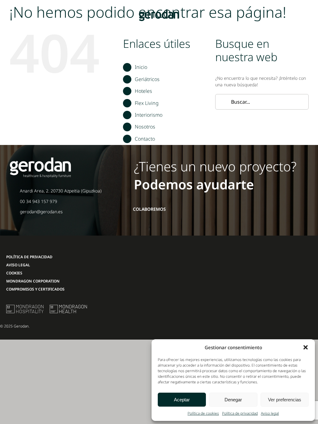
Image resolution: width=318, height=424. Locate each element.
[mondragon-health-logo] (68, 307)
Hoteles (143, 91)
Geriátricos (147, 79)
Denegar (233, 399)
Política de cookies (203, 413)
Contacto (145, 138)
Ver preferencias (284, 399)
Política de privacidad (240, 413)
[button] (305, 347)
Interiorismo (148, 114)
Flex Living (147, 103)
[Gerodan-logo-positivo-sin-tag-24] (159, 11)
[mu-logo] (24, 307)
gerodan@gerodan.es (41, 211)
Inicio (141, 67)
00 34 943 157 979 (38, 201)
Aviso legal (270, 413)
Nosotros (145, 126)
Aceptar (182, 399)
